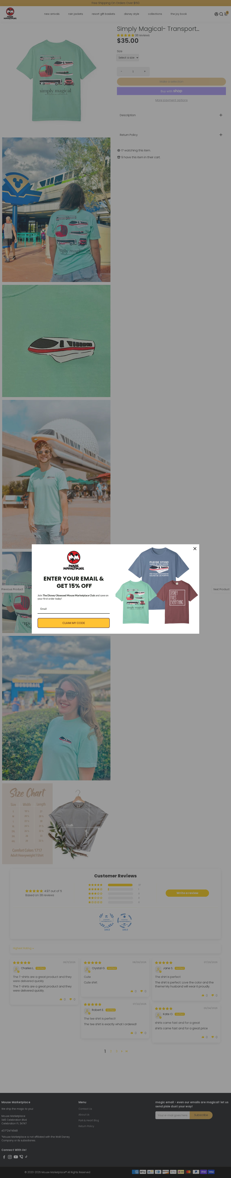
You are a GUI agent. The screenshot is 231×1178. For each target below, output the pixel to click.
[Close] (195, 548)
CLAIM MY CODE (73, 623)
